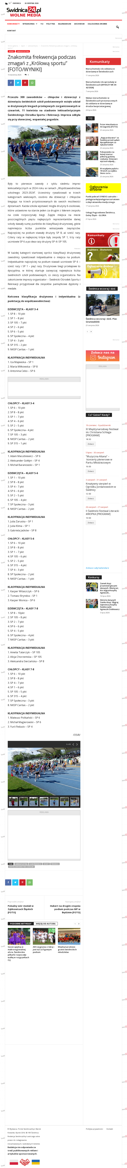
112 (41, 24)
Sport (23, 46)
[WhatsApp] (32, 83)
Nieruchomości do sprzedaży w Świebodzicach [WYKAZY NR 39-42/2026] (101, 85)
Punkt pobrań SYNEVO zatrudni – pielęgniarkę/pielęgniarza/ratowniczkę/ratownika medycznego (102, 199)
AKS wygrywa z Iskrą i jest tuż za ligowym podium (43, 949)
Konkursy (93, 577)
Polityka (50, 24)
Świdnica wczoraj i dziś (102, 288)
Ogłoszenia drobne (97, 24)
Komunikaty (13, 24)
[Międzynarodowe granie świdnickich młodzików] (69, 936)
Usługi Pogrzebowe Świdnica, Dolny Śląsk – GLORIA (100, 214)
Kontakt (11, 30)
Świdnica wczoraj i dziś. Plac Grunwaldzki (101, 320)
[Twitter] (18, 83)
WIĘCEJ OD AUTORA (45, 923)
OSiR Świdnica (35, 864)
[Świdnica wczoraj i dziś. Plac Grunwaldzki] (103, 305)
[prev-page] (75, 923)
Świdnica (55, 864)
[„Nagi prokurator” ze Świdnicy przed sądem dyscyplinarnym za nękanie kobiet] (92, 141)
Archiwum (79, 24)
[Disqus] (44, 1002)
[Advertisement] (56, 389)
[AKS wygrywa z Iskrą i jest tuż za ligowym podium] (44, 936)
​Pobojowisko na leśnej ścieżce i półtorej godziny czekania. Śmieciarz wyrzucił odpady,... (109, 157)
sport (46, 864)
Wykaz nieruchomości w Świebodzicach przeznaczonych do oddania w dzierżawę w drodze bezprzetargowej (101, 102)
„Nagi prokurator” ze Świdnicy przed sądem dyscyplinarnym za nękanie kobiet (110, 141)
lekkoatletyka (21, 864)
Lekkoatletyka (33, 46)
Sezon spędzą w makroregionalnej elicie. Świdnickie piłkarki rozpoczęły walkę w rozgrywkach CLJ (18, 953)
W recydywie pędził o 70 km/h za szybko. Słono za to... (109, 171)
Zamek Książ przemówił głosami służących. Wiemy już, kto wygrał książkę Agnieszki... (109, 588)
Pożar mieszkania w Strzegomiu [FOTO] (109, 125)
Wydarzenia (29, 24)
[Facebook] (11, 83)
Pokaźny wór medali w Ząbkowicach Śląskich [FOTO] (21, 909)
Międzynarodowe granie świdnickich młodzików (67, 949)
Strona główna (13, 46)
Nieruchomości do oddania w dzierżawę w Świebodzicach (100, 70)
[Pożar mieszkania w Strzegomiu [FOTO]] (92, 128)
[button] (117, 27)
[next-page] (78, 923)
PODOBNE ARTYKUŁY (20, 923)
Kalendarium (64, 24)
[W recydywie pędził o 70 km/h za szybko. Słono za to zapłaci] (92, 172)
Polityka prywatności (94, 1129)
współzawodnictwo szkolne (21, 867)
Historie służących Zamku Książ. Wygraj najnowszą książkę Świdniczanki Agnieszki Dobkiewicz (110, 605)
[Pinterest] (25, 83)
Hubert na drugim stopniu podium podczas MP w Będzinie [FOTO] (65, 909)
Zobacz (91, 444)
